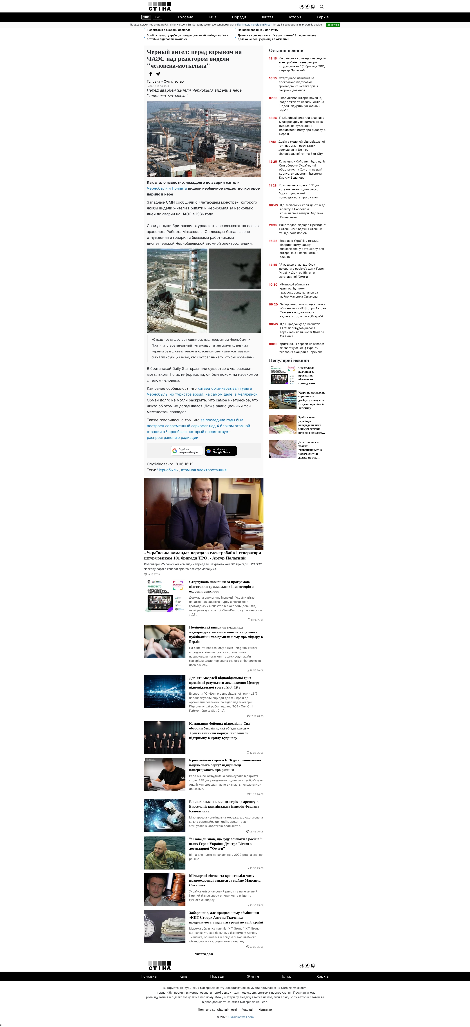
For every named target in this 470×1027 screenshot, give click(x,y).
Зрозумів (333, 24)
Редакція (247, 1009)
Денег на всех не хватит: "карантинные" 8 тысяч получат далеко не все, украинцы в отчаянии (278, 37)
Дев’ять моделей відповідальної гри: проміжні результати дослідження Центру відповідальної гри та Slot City (302, 147)
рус (157, 17)
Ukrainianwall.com (241, 1017)
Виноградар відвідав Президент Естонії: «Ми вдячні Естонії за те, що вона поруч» (302, 229)
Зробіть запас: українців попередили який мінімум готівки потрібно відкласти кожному (187, 37)
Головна (185, 17)
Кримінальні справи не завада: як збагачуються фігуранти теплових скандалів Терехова (301, 348)
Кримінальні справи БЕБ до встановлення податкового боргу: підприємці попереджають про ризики (299, 191)
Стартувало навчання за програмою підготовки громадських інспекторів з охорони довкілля (189, 28)
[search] (322, 6)
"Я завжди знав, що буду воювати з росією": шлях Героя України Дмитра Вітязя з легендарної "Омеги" (302, 270)
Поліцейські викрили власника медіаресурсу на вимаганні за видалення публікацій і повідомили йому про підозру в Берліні (302, 126)
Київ (213, 17)
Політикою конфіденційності (254, 24)
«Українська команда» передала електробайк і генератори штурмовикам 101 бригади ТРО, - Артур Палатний (302, 64)
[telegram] (301, 6)
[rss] (312, 6)
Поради (239, 17)
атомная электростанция (204, 470)
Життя (268, 17)
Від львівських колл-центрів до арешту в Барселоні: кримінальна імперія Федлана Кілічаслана (303, 211)
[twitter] (307, 6)
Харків (323, 17)
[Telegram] (158, 74)
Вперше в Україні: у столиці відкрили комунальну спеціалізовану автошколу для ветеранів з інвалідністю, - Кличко (301, 249)
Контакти (265, 1009)
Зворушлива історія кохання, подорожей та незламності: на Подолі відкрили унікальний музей (301, 104)
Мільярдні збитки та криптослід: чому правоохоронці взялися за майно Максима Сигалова (299, 290)
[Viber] (165, 74)
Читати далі (204, 954)
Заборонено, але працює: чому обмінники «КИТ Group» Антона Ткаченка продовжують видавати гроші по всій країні (303, 310)
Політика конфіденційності (217, 1009)
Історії (295, 17)
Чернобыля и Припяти (167, 188)
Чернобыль (167, 470)
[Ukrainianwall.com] (159, 6)
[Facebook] (150, 74)
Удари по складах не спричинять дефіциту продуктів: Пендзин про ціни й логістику (275, 28)
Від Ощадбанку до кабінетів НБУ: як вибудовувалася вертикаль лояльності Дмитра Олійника (302, 330)
